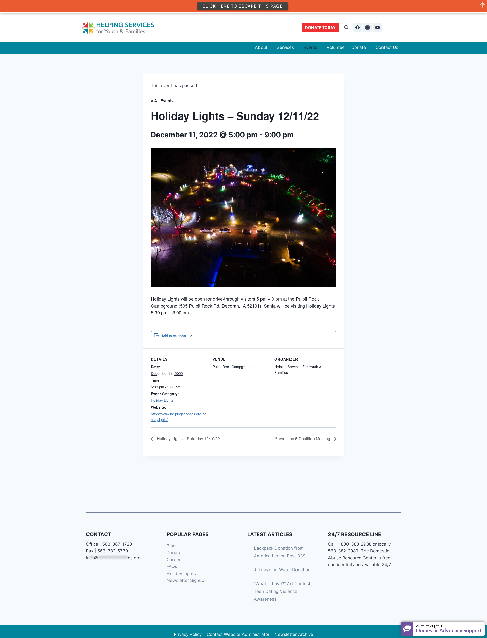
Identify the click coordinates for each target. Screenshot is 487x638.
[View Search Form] (346, 27)
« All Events (162, 101)
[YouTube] (377, 27)
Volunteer (336, 47)
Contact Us (387, 47)
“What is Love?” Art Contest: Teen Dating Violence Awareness (283, 591)
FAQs (172, 566)
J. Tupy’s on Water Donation (282, 569)
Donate (174, 552)
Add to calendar (174, 335)
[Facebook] (357, 27)
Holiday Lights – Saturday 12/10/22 (188, 438)
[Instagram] (367, 27)
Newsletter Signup (185, 580)
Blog (171, 545)
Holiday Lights (162, 400)
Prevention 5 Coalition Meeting (303, 438)
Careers (175, 559)
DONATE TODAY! (321, 27)
